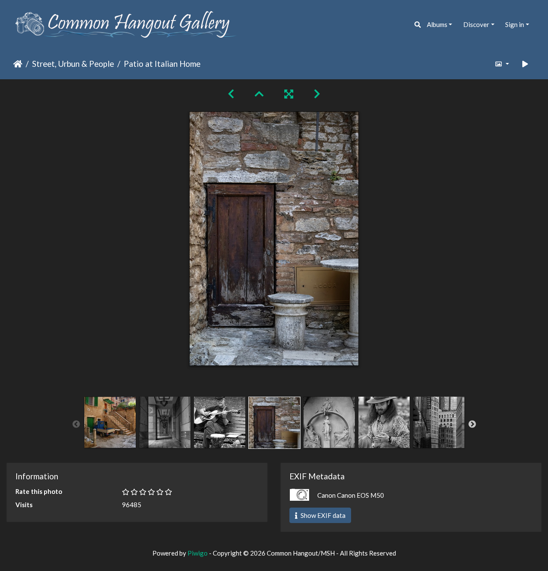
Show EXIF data (322, 515)
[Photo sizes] (501, 64)
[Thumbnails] (259, 93)
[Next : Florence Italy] (317, 93)
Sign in (514, 24)
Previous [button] (76, 424)
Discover (476, 24)
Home (17, 64)
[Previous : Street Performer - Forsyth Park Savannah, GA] (230, 93)
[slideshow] (525, 64)
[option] (110, 422)
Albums (437, 24)
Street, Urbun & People (73, 64)
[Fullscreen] (289, 93)
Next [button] (472, 424)
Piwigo (198, 553)
